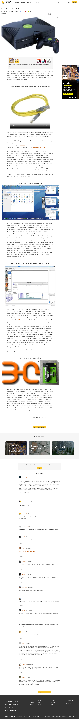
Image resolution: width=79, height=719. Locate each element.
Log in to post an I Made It (39, 427)
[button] (58, 14)
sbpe (23, 643)
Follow (16, 61)
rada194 (23, 677)
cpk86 (23, 621)
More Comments (32, 692)
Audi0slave (24, 587)
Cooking (39, 700)
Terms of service (19, 716)
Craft (31, 706)
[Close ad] (78, 66)
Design (10, 11)
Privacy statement (28, 716)
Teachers (29, 2)
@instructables (70, 700)
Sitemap (52, 706)
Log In (69, 2)
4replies (21, 496)
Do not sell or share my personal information (51, 716)
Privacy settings (36, 716)
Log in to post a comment (44, 692)
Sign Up (75, 2)
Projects (17, 2)
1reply (21, 509)
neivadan (24, 536)
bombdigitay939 (25, 526)
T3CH (38, 397)
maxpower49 (24, 513)
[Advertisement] (70, 82)
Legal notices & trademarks (68, 716)
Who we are (53, 708)
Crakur (23, 548)
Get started (53, 702)
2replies (21, 672)
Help (52, 704)
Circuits (31, 700)
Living (38, 702)
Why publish (53, 700)
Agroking (24, 631)
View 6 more (52, 217)
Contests (23, 2)
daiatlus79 (5, 11)
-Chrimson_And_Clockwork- (28, 477)
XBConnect (21, 320)
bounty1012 (24, 664)
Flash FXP (22, 145)
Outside (39, 704)
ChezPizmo (24, 501)
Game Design (16, 11)
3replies (21, 521)
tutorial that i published (39, 147)
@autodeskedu (70, 703)
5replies (21, 593)
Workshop (32, 702)
